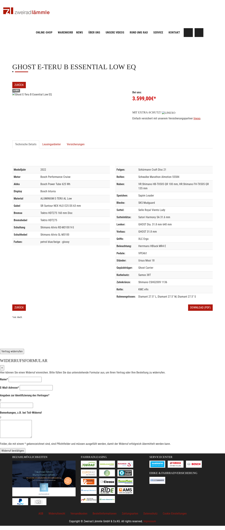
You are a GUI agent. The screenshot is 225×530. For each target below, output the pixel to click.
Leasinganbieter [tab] (51, 144)
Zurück (19, 85)
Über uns (94, 32)
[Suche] (188, 32)
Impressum (149, 521)
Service (158, 32)
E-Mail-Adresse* (9, 387)
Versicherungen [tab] (76, 144)
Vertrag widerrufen (12, 351)
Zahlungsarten (130, 513)
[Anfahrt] (199, 32)
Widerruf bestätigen (12, 450)
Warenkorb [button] (65, 32)
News (79, 32)
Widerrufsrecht (57, 513)
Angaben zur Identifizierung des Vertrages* (24, 395)
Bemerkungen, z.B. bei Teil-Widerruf (21, 412)
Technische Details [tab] (25, 144)
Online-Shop (44, 32)
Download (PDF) (200, 307)
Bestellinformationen (105, 513)
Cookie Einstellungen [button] (175, 513)
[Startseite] (26, 11)
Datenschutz (150, 513)
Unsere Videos (115, 32)
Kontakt (174, 32)
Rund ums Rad (139, 32)
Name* (4, 379)
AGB (40, 513)
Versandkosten (78, 513)
